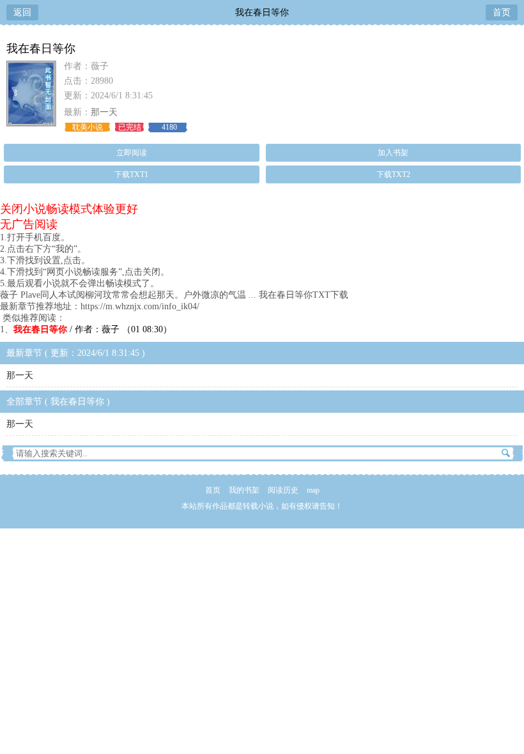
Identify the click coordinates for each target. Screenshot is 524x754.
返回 (22, 12)
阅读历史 (283, 490)
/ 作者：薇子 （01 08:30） (92, 329)
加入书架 (393, 152)
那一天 (104, 112)
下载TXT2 (393, 174)
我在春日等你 (262, 12)
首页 (502, 12)
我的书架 (244, 490)
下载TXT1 (131, 174)
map (313, 490)
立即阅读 (131, 152)
